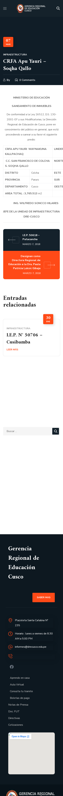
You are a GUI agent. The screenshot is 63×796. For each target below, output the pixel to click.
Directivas (14, 718)
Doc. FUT (14, 711)
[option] (31, 337)
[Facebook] (11, 666)
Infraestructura (15, 54)
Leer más (12, 349)
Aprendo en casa (20, 678)
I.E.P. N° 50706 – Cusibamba (25, 339)
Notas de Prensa (18, 705)
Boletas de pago (20, 698)
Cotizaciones (15, 725)
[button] (58, 8)
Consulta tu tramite (21, 691)
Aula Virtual (17, 684)
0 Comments (27, 80)
